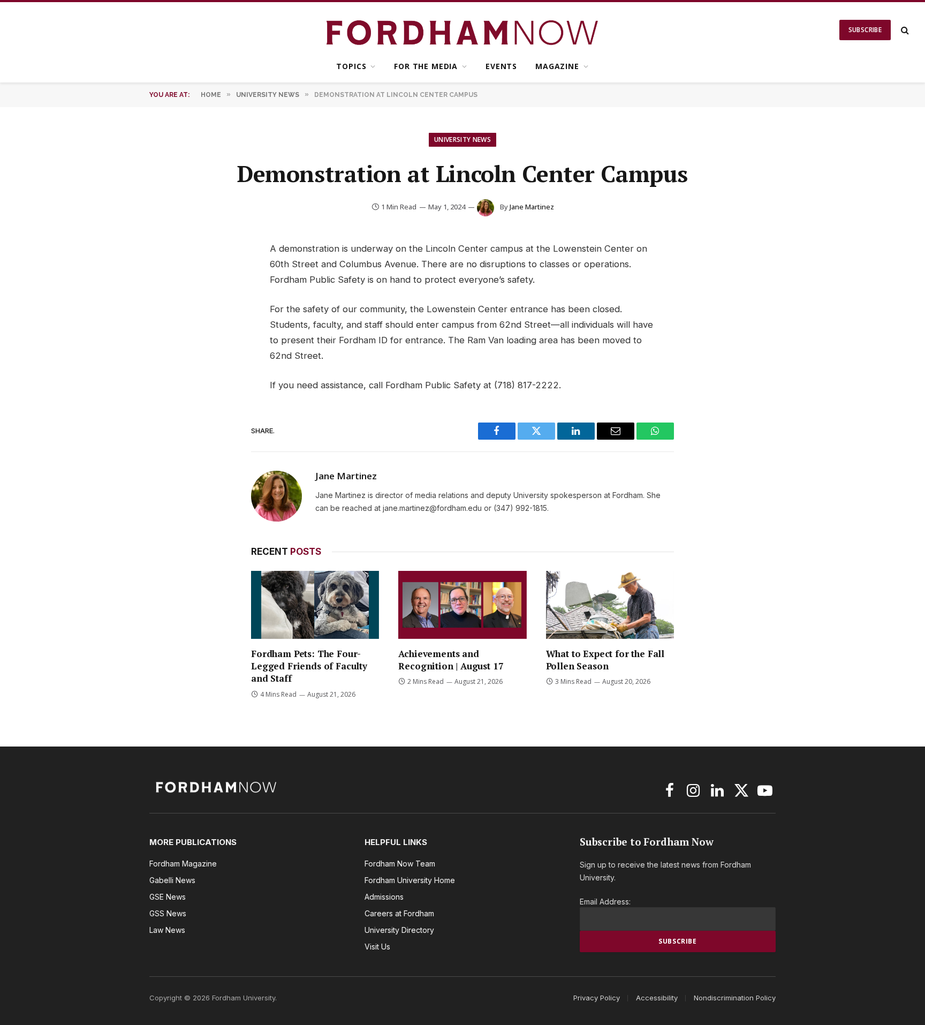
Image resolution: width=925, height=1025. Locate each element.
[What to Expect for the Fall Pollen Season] (610, 605)
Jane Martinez (532, 207)
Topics (351, 66)
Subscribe (865, 29)
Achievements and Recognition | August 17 (450, 659)
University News (462, 139)
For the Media (426, 66)
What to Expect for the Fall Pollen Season (605, 659)
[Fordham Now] (463, 30)
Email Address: (605, 901)
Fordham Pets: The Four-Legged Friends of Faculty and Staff (309, 665)
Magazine (557, 66)
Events (501, 66)
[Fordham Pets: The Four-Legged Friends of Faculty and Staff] (315, 605)
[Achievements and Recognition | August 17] (462, 605)
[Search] (904, 30)
